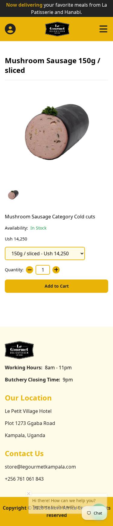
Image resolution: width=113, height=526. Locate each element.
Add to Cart (57, 286)
